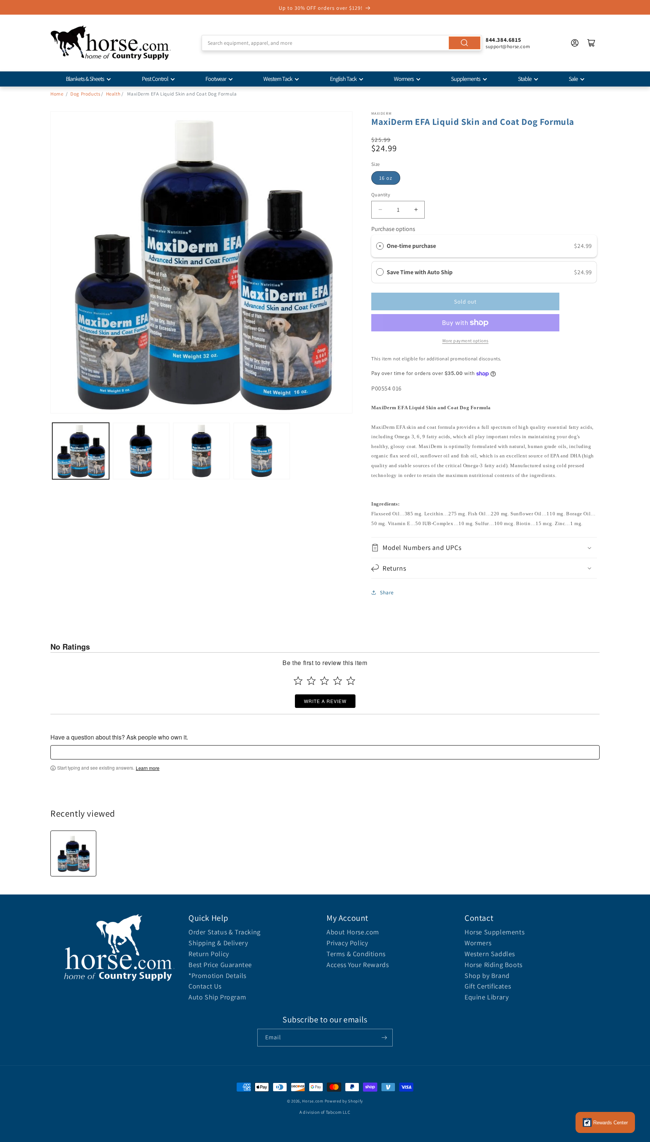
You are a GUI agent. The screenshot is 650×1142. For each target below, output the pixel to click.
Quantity (380, 194)
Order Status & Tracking (224, 932)
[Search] (464, 42)
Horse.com (312, 1101)
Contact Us (205, 986)
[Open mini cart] (591, 43)
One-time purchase (411, 246)
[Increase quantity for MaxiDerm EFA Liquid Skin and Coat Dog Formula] (415, 210)
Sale (573, 79)
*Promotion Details (217, 975)
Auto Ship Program (217, 997)
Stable (525, 79)
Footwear (215, 79)
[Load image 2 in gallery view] (141, 451)
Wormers (404, 79)
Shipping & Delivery (218, 943)
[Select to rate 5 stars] (351, 680)
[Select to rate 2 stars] (311, 680)
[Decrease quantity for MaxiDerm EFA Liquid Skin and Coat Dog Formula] (380, 210)
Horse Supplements (494, 932)
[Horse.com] (110, 42)
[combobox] (342, 43)
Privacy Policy (347, 943)
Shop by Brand (487, 975)
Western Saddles (490, 953)
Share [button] (387, 592)
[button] (484, 547)
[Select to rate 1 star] (298, 680)
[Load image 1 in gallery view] (80, 451)
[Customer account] (574, 43)
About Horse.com (353, 932)
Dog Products (85, 94)
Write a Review (325, 701)
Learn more (147, 768)
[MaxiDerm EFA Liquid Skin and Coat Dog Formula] (73, 853)
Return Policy (208, 953)
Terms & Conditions (356, 953)
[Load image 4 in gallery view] (262, 451)
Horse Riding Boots (493, 964)
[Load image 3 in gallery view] (201, 451)
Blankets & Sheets (85, 79)
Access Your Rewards (358, 964)
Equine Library (487, 997)
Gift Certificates (488, 986)
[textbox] (325, 752)
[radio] (380, 246)
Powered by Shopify (344, 1101)
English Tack (343, 79)
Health (113, 94)
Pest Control (155, 79)
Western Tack (277, 79)
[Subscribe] (384, 1037)
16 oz (385, 178)
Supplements (465, 79)
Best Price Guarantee (220, 964)
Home (56, 94)
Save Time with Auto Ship (420, 272)
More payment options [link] (465, 340)
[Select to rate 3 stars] (324, 680)
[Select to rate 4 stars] (337, 680)
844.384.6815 (503, 39)
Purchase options (393, 229)
